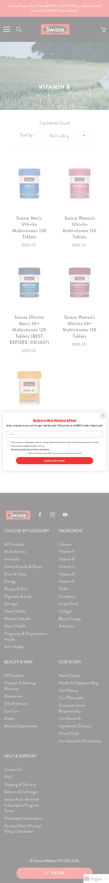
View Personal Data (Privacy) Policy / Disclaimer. (30, 449)
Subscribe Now (54, 460)
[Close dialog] (103, 415)
